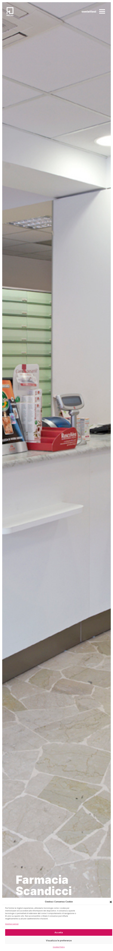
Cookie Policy (59, 947)
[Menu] (102, 11)
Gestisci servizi (12, 924)
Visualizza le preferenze (59, 940)
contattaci (89, 11)
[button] (110, 901)
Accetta (59, 932)
